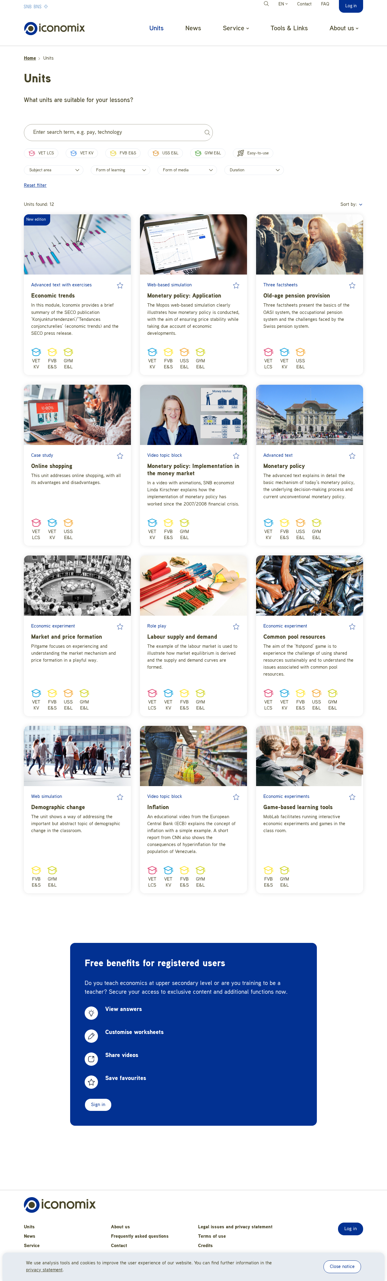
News (193, 28)
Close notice (342, 1266)
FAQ (325, 4)
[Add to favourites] (120, 285)
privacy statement (44, 1270)
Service (32, 1245)
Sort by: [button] (349, 204)
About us (120, 1227)
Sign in (98, 1104)
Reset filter (35, 185)
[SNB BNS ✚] (54, 6)
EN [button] (281, 4)
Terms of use (212, 1236)
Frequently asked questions (140, 1236)
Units (156, 28)
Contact (304, 4)
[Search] (267, 4)
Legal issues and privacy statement (235, 1227)
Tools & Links (289, 28)
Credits (205, 1245)
